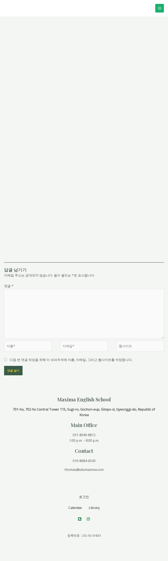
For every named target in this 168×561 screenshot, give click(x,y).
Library (94, 507)
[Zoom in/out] (31, 553)
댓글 (8, 286)
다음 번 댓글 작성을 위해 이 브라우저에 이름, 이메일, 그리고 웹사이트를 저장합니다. (71, 359)
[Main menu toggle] (159, 8)
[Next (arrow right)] (13, 559)
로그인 (84, 497)
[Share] (13, 553)
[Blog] (80, 519)
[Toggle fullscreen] (22, 553)
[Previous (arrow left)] (4, 559)
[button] (52, 45)
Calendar (75, 507)
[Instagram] (88, 519)
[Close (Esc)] (4, 553)
